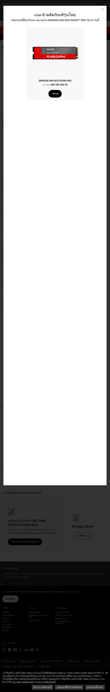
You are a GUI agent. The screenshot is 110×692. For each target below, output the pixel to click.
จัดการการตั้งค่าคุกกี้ (42, 687)
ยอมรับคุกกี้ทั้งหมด (95, 687)
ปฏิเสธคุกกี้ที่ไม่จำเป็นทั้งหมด (69, 687)
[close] (103, 10)
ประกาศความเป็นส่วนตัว (23, 682)
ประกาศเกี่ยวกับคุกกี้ (46, 682)
